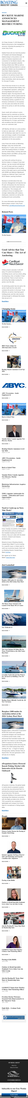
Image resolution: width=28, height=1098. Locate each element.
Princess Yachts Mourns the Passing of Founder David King (13, 236)
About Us (14, 1065)
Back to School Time (8, 417)
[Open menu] (26, 3)
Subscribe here (10, 557)
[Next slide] (24, 227)
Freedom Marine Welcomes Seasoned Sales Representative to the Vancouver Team (13, 999)
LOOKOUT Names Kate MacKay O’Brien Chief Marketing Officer (12, 950)
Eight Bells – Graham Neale (11, 1008)
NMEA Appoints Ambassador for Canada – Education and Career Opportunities (13, 495)
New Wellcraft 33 (7, 627)
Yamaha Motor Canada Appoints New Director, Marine (13, 440)
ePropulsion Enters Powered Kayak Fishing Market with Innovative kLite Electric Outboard (13, 767)
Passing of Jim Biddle (8, 880)
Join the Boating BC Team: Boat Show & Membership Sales (13, 927)
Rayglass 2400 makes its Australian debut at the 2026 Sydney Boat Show (13, 581)
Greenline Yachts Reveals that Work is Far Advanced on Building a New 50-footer (13, 676)
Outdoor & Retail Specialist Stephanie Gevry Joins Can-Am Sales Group (13, 903)
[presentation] (14, 224)
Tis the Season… (7, 324)
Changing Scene (8, 308)
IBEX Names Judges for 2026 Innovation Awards (9, 347)
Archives (4, 12)
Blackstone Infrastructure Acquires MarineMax (14, 485)
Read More (5, 301)
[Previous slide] (3, 227)
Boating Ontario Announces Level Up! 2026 (13, 370)
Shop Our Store (14, 1067)
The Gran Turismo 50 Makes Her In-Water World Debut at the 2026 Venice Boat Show (13, 651)
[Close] (27, 1084)
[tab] (7, 241)
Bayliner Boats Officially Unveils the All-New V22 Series (14, 701)
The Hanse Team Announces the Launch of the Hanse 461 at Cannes (12, 604)
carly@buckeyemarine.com (17, 205)
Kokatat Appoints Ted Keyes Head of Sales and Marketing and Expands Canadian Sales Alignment (13, 856)
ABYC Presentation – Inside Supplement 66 (10, 394)
